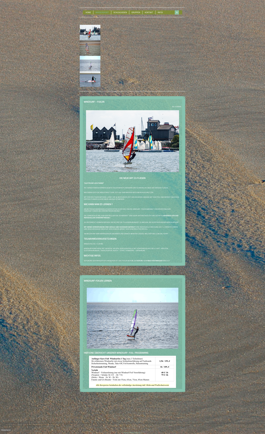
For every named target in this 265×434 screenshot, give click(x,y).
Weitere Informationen (133, 433)
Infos (160, 12)
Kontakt (149, 12)
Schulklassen (120, 12)
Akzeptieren (6, 430)
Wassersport (102, 12)
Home (88, 12)
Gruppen (135, 12)
